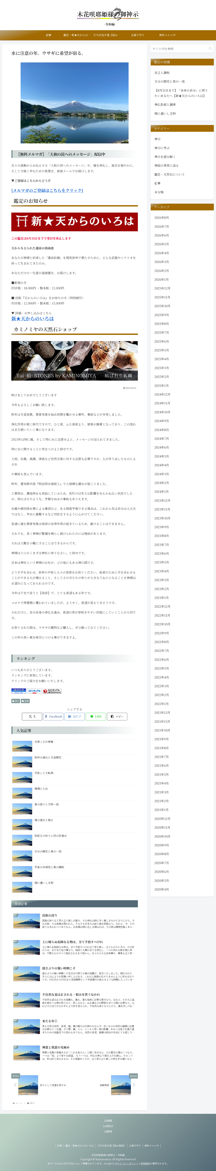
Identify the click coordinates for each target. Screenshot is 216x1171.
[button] (117, 716)
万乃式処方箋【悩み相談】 (111, 1145)
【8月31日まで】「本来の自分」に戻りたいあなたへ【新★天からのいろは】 (181, 93)
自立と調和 (162, 72)
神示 (17, 700)
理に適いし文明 (165, 113)
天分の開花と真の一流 (169, 81)
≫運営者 (108, 1131)
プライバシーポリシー (126, 1163)
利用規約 (145, 1163)
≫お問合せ (108, 1125)
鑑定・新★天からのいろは (79, 1145)
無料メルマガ (152, 1145)
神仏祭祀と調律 (165, 104)
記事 (27, 700)
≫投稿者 (108, 1120)
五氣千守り (135, 1145)
